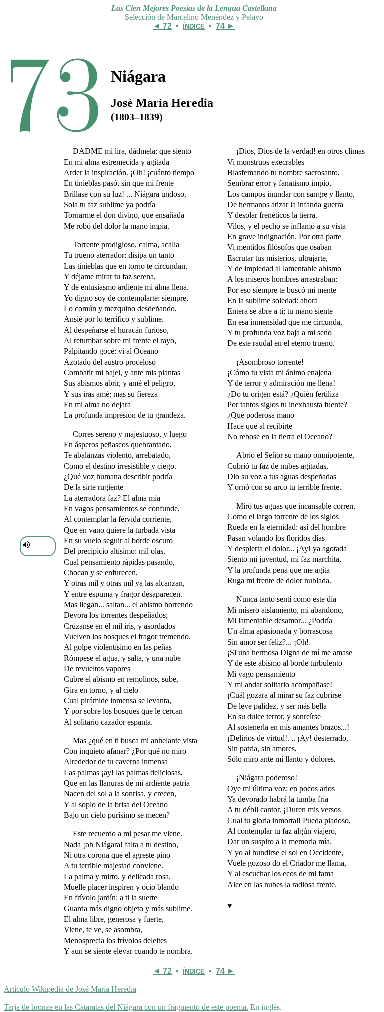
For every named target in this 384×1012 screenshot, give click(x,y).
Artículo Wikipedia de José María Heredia (70, 989)
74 (220, 26)
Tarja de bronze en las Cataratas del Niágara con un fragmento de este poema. (126, 1007)
